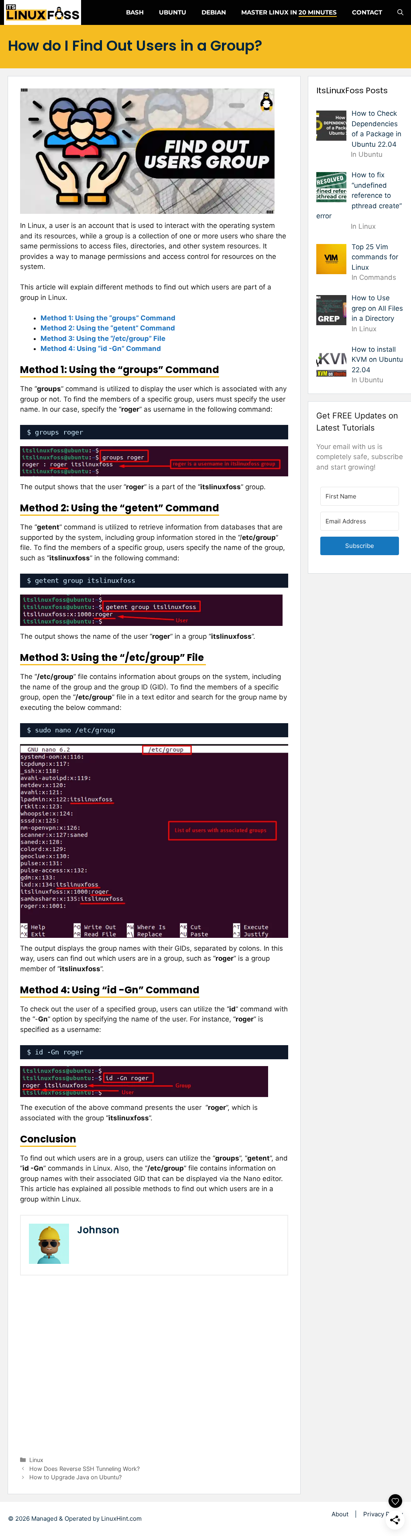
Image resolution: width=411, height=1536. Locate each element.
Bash (135, 12)
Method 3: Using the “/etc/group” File (104, 338)
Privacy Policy (383, 1514)
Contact (367, 12)
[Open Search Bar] (400, 12)
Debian (213, 12)
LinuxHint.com (121, 1518)
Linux (36, 1459)
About (340, 1514)
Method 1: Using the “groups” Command (108, 318)
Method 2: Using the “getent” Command (108, 328)
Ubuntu (172, 12)
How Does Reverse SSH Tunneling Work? (84, 1468)
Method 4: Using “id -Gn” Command (101, 349)
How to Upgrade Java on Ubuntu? (75, 1477)
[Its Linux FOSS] (42, 12)
